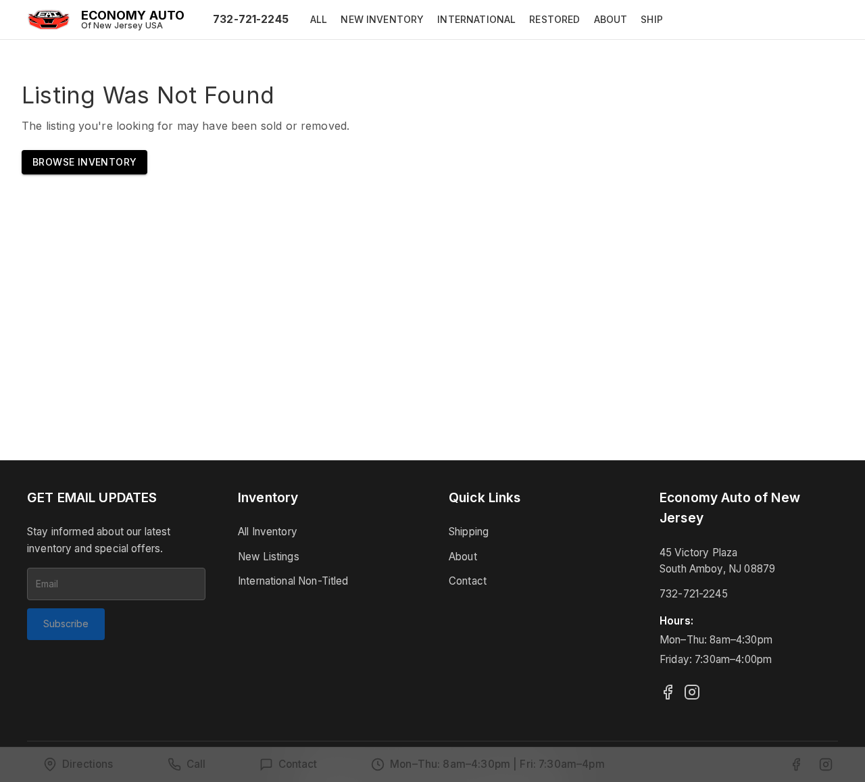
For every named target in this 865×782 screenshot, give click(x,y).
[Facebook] (668, 692)
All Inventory (267, 531)
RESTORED (554, 19)
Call (196, 764)
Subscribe (66, 623)
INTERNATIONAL (476, 19)
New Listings (268, 556)
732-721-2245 (251, 19)
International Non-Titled (293, 581)
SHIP (652, 19)
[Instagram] (692, 692)
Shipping (469, 531)
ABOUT (611, 19)
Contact (468, 581)
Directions (88, 764)
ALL (318, 19)
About (463, 556)
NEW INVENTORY (382, 19)
